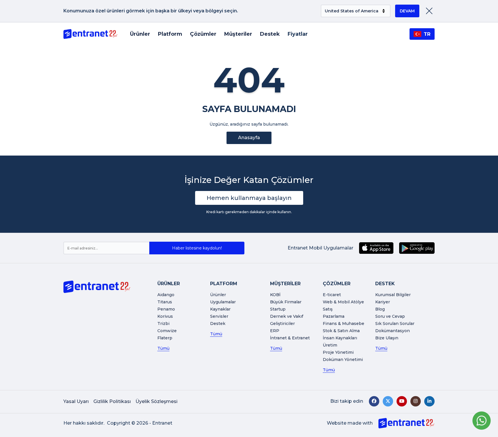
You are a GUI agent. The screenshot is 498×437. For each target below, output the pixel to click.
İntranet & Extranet (290, 337)
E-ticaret (332, 294)
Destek (270, 34)
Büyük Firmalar (285, 301)
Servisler (219, 316)
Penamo (166, 309)
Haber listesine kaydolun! (197, 248)
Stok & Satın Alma (341, 330)
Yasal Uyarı (76, 401)
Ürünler (140, 34)
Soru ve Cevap (390, 316)
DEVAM (407, 11)
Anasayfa (249, 137)
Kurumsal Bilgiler (393, 294)
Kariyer (382, 301)
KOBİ (275, 294)
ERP (274, 330)
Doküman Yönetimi (343, 359)
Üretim (330, 345)
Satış (328, 309)
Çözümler (203, 34)
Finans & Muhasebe (343, 323)
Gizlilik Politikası (112, 401)
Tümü (163, 348)
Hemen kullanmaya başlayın (249, 197)
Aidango (165, 294)
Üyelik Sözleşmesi (156, 401)
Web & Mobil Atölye (343, 301)
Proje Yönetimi (338, 352)
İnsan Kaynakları (340, 337)
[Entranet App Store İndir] (376, 248)
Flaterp (164, 337)
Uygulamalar (223, 301)
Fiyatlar (298, 34)
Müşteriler (238, 34)
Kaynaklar (220, 309)
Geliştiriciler (282, 323)
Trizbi (163, 323)
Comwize (167, 330)
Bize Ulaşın (386, 337)
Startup (278, 309)
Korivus (165, 316)
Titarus (164, 301)
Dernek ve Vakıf (286, 316)
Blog (380, 309)
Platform (170, 34)
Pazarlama (333, 316)
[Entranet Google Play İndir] (417, 248)
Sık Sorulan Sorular (394, 323)
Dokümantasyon (392, 330)
